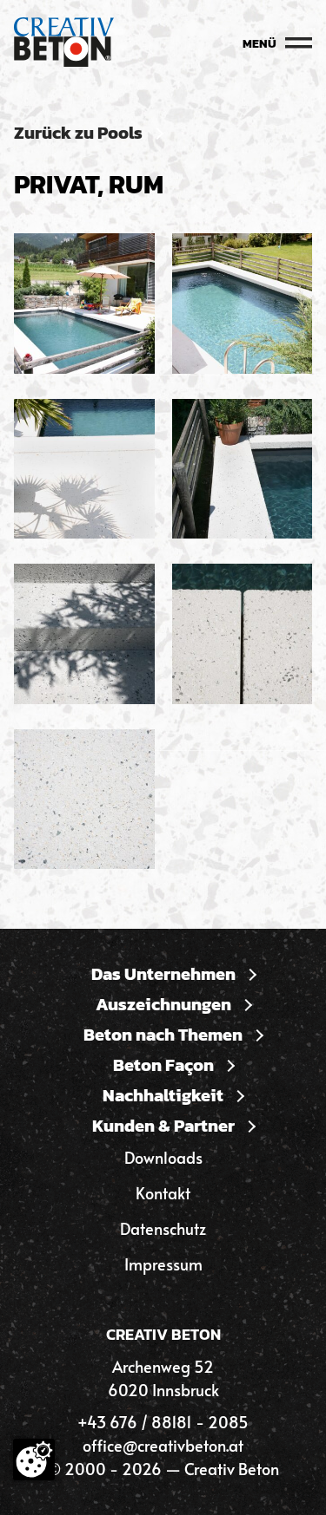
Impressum (163, 1264)
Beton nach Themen (163, 1035)
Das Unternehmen (163, 974)
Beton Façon (163, 1065)
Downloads (163, 1157)
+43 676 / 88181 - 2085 (163, 1422)
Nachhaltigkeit (163, 1096)
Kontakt (163, 1193)
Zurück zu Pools (78, 133)
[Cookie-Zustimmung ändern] (34, 1459)
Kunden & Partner (163, 1126)
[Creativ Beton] (64, 43)
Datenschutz (163, 1228)
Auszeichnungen (163, 1004)
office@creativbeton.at (163, 1445)
